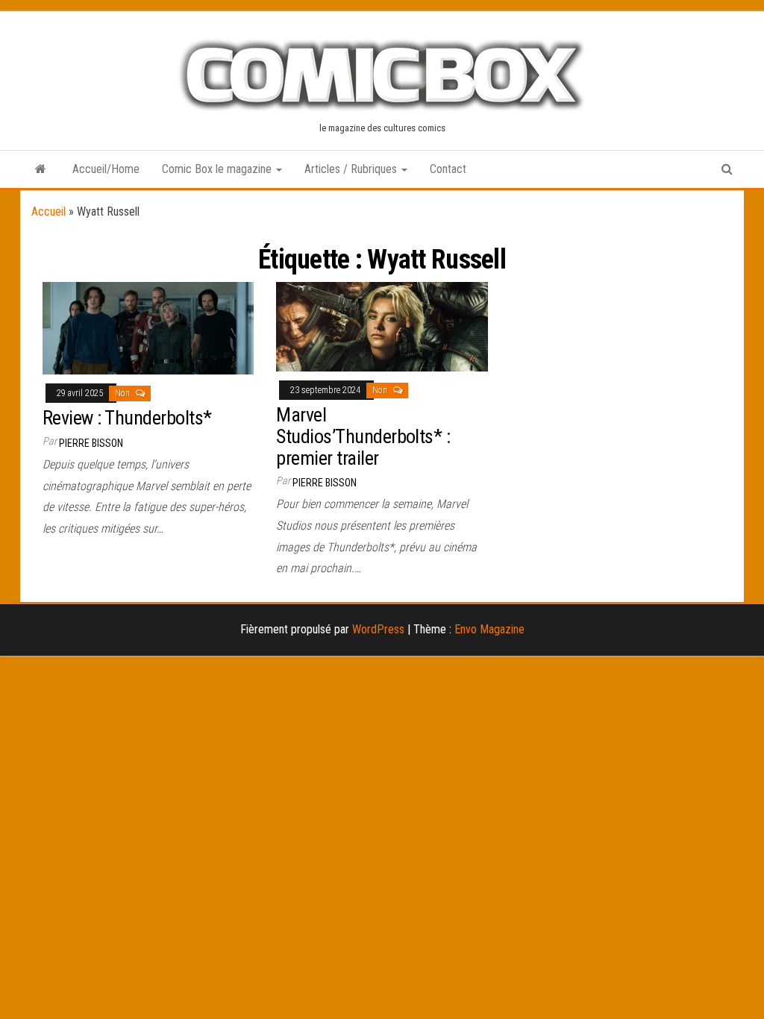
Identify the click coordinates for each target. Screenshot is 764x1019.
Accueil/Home (106, 169)
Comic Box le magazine (218, 169)
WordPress (378, 629)
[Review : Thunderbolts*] (148, 327)
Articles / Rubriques (352, 169)
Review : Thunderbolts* (127, 418)
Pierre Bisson (91, 443)
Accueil (48, 211)
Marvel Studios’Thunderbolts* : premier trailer (363, 436)
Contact (448, 169)
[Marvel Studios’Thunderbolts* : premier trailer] (381, 326)
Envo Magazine (489, 629)
